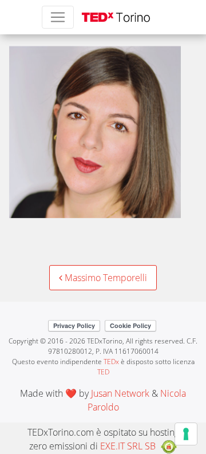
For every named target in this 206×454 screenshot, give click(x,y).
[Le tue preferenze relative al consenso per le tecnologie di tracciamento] (186, 434)
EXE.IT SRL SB (128, 446)
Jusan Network (120, 393)
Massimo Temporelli (104, 277)
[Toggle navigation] (58, 17)
